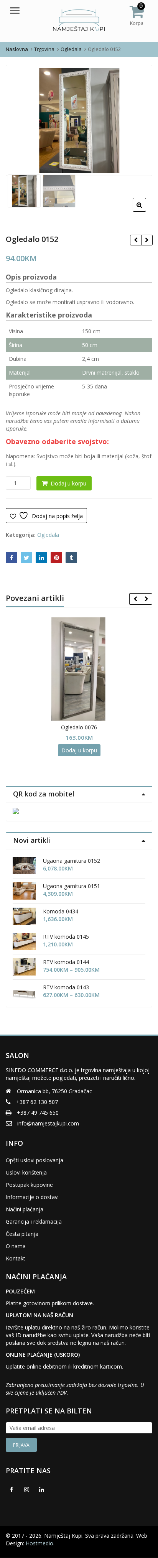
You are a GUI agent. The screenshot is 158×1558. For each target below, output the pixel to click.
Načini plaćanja (24, 1209)
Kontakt (15, 1258)
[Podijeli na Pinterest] (56, 557)
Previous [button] (19, 119)
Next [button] (138, 119)
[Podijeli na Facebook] (11, 557)
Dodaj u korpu (68, 483)
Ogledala (48, 534)
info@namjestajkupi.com (48, 1123)
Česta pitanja (22, 1233)
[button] (145, 211)
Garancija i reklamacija (34, 1221)
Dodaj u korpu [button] (123, 750)
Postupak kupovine (29, 1184)
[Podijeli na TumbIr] (71, 557)
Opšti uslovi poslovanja (34, 1160)
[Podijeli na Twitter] (26, 557)
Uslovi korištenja (26, 1172)
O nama (16, 1246)
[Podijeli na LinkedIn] (41, 557)
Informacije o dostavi (32, 1197)
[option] (79, 120)
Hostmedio (39, 1543)
